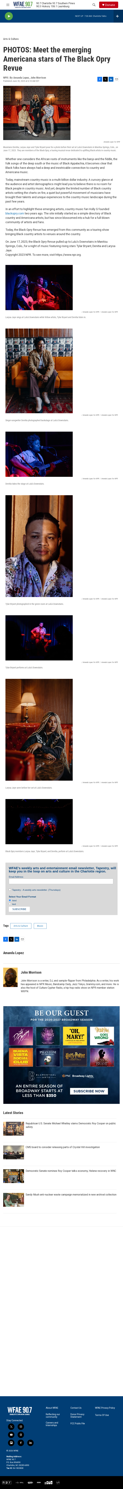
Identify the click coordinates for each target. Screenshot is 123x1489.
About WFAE (52, 1408)
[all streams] (118, 16)
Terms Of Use (102, 1415)
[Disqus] (61, 1270)
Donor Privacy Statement (77, 1415)
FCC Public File (77, 1423)
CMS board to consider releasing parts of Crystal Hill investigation (63, 1147)
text (13, 904)
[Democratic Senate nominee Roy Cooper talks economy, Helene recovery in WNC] (13, 1176)
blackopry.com (14, 213)
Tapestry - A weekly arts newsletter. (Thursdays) (36, 890)
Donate (110, 5)
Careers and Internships (52, 1424)
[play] (8, 16)
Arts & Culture (11, 39)
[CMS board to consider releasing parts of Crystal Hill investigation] (13, 1152)
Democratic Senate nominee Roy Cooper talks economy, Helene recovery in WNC (71, 1170)
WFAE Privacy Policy (105, 1408)
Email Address (16, 877)
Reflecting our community (53, 1415)
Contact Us (76, 1408)
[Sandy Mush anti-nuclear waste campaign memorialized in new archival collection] (13, 1200)
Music (40, 926)
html (13, 900)
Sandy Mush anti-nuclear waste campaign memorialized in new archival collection (71, 1194)
